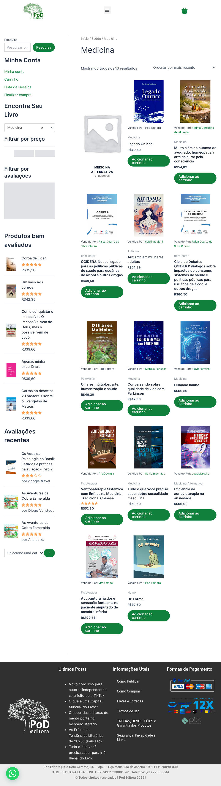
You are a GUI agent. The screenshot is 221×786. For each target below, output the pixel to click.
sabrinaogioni (154, 241)
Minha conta (14, 71)
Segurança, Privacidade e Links (136, 737)
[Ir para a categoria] (49, 553)
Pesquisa (10, 39)
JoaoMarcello (200, 473)
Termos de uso (128, 711)
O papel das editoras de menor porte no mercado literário (88, 718)
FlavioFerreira (201, 368)
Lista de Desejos (17, 87)
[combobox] (29, 127)
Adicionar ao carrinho (142, 161)
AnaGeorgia (106, 473)
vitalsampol (106, 582)
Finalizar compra (18, 95)
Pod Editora (153, 582)
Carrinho (11, 79)
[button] (107, 10)
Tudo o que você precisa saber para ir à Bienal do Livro (87, 752)
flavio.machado (155, 473)
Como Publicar (128, 681)
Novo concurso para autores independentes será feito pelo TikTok (87, 690)
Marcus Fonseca (155, 368)
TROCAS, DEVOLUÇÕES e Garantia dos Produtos (136, 723)
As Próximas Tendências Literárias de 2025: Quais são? (86, 735)
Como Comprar (128, 691)
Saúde (96, 39)
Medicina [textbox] (25, 127)
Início (85, 39)
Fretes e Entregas (130, 701)
